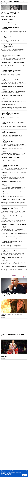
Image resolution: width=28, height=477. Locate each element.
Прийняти (24, 475)
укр (1, 1)
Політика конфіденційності (6, 474)
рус (4, 1)
